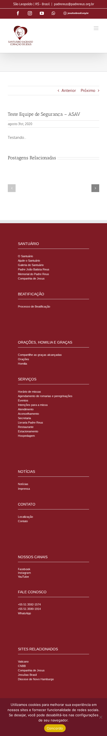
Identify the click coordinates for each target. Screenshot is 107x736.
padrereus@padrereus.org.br (74, 4)
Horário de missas (29, 391)
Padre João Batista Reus (33, 269)
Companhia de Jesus (31, 278)
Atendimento (26, 409)
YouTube (23, 576)
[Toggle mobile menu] (96, 28)
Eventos (23, 400)
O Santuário (25, 256)
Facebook (24, 569)
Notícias (23, 484)
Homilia (22, 363)
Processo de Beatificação (34, 306)
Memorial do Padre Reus (33, 274)
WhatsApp (24, 613)
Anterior (69, 90)
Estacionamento (28, 431)
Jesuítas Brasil (27, 674)
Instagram (24, 573)
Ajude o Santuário (29, 260)
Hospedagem (26, 435)
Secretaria (24, 418)
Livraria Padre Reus (30, 422)
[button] (12, 188)
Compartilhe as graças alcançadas (40, 354)
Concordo (55, 728)
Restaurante (26, 426)
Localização (25, 516)
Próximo (88, 90)
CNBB (22, 665)
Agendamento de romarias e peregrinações (45, 396)
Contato (23, 521)
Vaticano (23, 661)
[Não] (100, 717)
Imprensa (24, 488)
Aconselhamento (28, 413)
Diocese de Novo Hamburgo (36, 679)
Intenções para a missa (33, 404)
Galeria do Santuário (31, 265)
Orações (23, 359)
